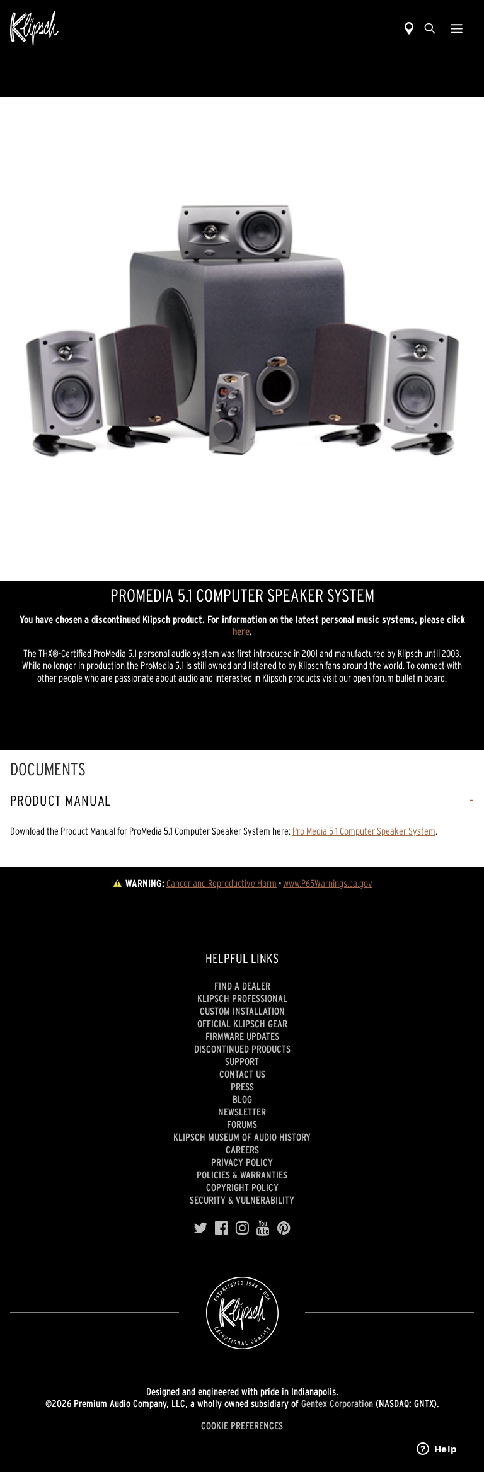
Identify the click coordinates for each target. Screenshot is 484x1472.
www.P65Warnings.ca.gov (327, 883)
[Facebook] (221, 1228)
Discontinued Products (242, 1048)
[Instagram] (242, 1228)
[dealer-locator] (409, 28)
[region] (242, 339)
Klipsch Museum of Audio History (242, 1137)
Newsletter (242, 1111)
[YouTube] (263, 1228)
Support (242, 1061)
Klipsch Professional (242, 998)
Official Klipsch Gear (242, 1023)
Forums (242, 1124)
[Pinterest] (284, 1228)
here (241, 631)
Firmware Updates (242, 1036)
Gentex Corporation (337, 1403)
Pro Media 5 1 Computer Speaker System (363, 830)
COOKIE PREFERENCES (242, 1425)
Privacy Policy (242, 1162)
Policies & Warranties (242, 1174)
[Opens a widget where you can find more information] (436, 1450)
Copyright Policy (242, 1187)
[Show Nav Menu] (456, 28)
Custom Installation (242, 1011)
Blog (242, 1099)
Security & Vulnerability (242, 1200)
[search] (429, 28)
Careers (242, 1149)
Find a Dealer (242, 985)
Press (242, 1086)
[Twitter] (200, 1228)
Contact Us (242, 1074)
